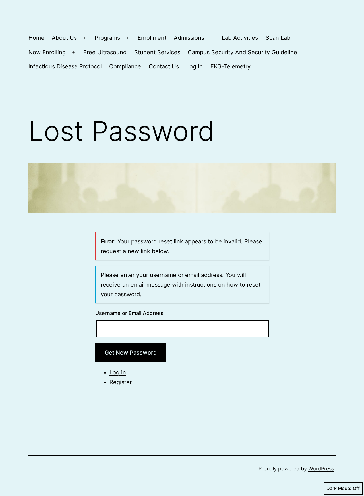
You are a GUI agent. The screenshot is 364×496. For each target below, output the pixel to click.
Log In (194, 66)
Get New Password (131, 352)
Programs (107, 37)
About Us (64, 37)
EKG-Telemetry (230, 66)
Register (120, 382)
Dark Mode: (338, 488)
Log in (117, 372)
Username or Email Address (129, 313)
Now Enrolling (47, 52)
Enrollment (152, 37)
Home (36, 37)
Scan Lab (278, 37)
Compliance (125, 66)
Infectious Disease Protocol (65, 66)
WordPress (321, 469)
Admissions (189, 37)
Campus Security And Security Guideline (242, 52)
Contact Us (164, 66)
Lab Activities (240, 37)
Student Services (157, 52)
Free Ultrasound (105, 52)
